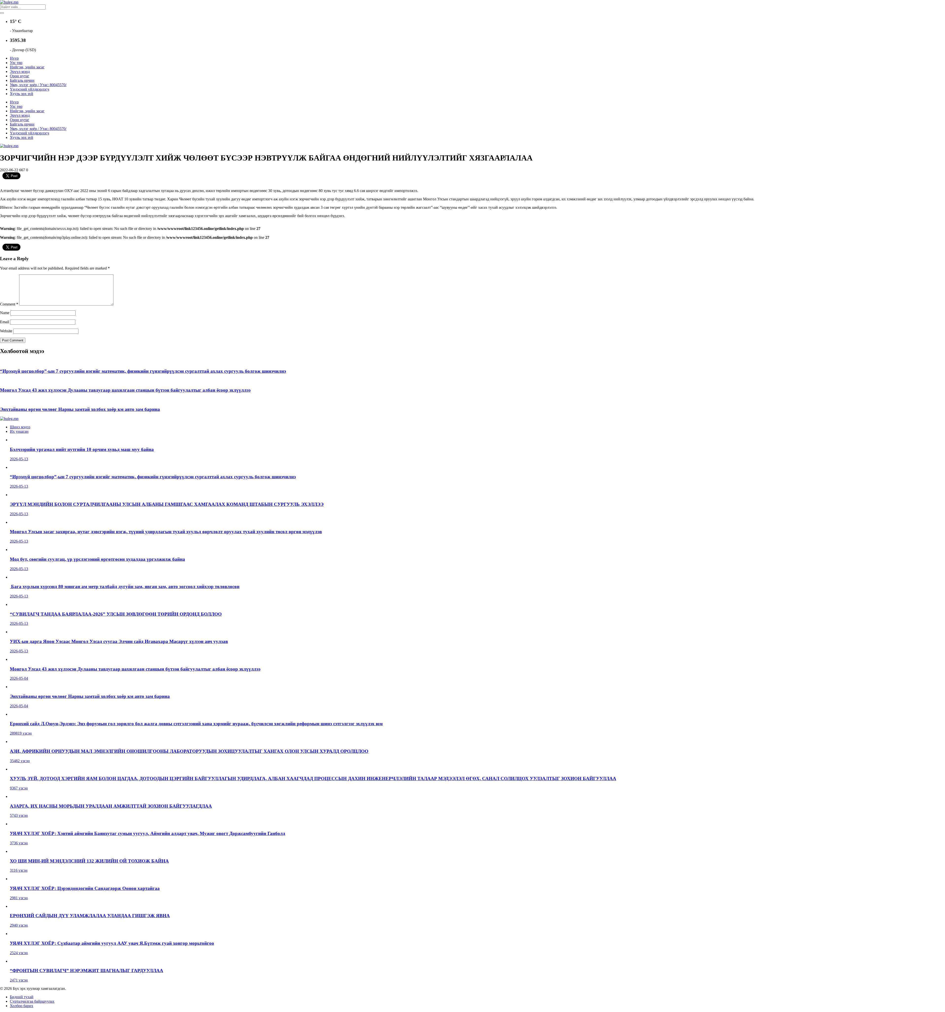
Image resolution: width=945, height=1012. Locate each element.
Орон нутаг (19, 76)
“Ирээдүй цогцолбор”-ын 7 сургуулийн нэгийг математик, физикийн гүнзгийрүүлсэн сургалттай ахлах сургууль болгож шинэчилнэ (143, 371)
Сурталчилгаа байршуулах (32, 1001)
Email (4, 322)
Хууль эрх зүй (21, 94)
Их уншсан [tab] (19, 431)
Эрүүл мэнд (20, 71)
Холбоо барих (21, 1006)
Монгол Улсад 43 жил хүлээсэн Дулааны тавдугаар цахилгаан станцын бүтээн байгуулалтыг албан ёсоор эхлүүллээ (125, 390)
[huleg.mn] (9, 2)
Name (4, 313)
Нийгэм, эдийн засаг (27, 67)
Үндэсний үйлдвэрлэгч (29, 89)
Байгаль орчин (22, 80)
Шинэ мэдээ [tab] (20, 427)
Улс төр (16, 63)
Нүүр (14, 58)
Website (6, 331)
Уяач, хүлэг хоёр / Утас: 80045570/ (38, 85)
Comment (9, 304)
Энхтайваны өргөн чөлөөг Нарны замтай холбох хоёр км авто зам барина (80, 409)
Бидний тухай (21, 997)
